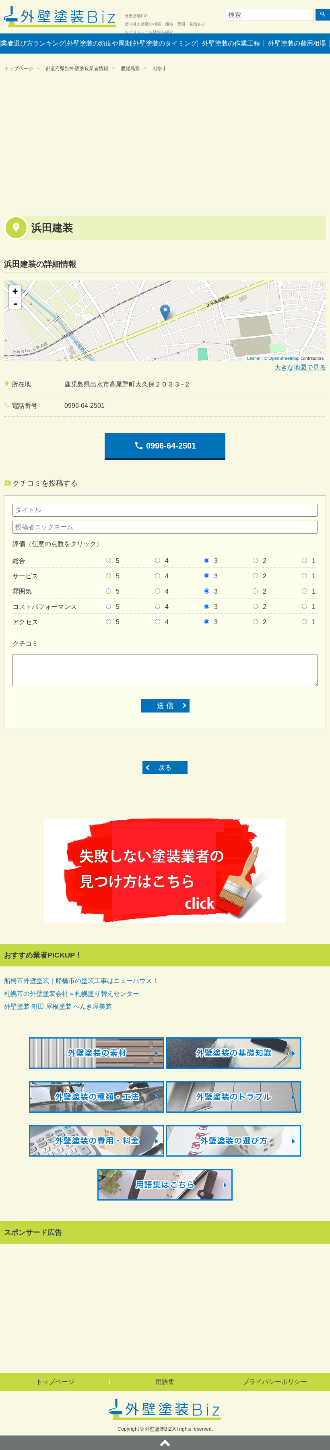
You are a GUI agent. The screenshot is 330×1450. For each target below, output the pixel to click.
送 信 (165, 706)
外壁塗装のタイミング (165, 43)
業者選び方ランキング (33, 43)
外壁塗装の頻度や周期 (99, 43)
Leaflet (253, 358)
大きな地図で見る (300, 367)
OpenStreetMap (283, 358)
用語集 (165, 1381)
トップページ (18, 68)
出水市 (160, 68)
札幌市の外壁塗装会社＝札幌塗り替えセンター (71, 993)
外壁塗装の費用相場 (297, 43)
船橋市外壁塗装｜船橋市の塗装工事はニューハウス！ (81, 980)
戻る (165, 767)
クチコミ (25, 643)
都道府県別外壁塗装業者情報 (76, 68)
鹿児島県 (130, 68)
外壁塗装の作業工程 (231, 43)
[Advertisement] (165, 143)
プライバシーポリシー (275, 1381)
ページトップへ (165, 1442)
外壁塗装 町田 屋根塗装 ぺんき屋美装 (58, 1006)
